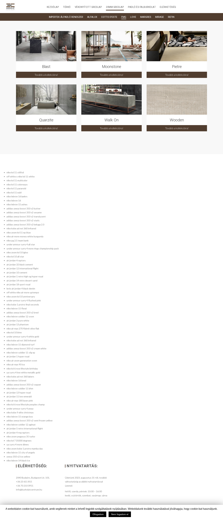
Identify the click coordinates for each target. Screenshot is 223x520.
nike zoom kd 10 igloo (17, 252)
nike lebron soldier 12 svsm (20, 316)
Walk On (111, 120)
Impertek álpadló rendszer (66, 17)
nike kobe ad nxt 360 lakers (20, 376)
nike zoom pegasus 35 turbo (21, 436)
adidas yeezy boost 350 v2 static (23, 220)
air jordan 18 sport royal (18, 284)
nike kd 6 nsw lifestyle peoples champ (26, 404)
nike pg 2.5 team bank (18, 240)
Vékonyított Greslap (88, 7)
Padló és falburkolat (142, 7)
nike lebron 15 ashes (17, 204)
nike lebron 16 (14, 200)
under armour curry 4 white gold (23, 336)
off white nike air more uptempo (23, 292)
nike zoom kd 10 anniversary (21, 296)
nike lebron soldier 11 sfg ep (21, 352)
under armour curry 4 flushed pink (24, 300)
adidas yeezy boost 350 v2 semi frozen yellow (30, 420)
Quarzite (46, 120)
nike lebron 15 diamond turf (20, 344)
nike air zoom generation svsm (22, 360)
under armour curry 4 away (20, 408)
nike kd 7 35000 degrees (19, 440)
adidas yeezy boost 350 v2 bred (23, 312)
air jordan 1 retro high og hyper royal (25, 276)
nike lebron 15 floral (17, 308)
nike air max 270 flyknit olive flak (23, 328)
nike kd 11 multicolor (17, 180)
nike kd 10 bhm (14, 332)
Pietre (177, 67)
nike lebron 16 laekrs (17, 196)
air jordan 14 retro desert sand (22, 280)
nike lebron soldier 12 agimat (21, 424)
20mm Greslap (115, 7)
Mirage (159, 17)
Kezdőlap (53, 7)
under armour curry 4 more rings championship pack (33, 248)
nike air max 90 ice (16, 364)
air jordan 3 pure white (18, 320)
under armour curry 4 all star (21, 244)
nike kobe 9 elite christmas (20, 412)
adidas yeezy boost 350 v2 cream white (26, 348)
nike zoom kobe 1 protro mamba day (25, 448)
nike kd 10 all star (15, 256)
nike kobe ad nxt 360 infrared (21, 228)
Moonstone (111, 67)
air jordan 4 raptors (16, 260)
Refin (171, 17)
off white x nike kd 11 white (21, 176)
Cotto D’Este (109, 17)
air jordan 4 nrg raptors (18, 432)
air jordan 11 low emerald (19, 396)
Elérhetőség (168, 7)
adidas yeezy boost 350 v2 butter (23, 208)
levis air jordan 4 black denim (21, 288)
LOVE (133, 17)
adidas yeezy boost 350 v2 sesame (24, 212)
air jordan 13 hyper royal (19, 392)
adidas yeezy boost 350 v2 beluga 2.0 (25, 224)
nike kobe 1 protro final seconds (23, 304)
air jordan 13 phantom (18, 324)
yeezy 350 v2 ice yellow (18, 456)
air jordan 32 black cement (20, 264)
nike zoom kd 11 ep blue (19, 232)
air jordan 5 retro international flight (25, 428)
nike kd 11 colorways (17, 184)
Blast (46, 67)
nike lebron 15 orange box (20, 416)
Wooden (177, 120)
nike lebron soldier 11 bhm (20, 388)
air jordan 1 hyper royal (18, 356)
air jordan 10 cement (17, 272)
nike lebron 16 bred (16, 380)
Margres (145, 17)
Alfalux (92, 17)
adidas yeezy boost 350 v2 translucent (26, 216)
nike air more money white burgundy (25, 236)
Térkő (67, 7)
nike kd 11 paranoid (16, 188)
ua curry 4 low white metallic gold (23, 372)
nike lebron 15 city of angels (21, 452)
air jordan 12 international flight (23, 268)
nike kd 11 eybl (14, 192)
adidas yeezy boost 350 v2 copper (24, 384)
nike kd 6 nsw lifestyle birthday (22, 368)
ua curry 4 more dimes (18, 444)
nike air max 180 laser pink (20, 400)
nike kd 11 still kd (15, 172)
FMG (123, 17)
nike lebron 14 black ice (18, 460)
